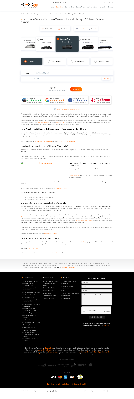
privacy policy (106, 325)
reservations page (61, 188)
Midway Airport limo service (66, 141)
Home (52, 7)
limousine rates (53, 352)
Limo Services (69, 7)
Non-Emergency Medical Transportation (31, 301)
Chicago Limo (66, 281)
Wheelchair (27, 40)
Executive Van (47, 293)
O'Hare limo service (82, 352)
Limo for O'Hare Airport (30, 281)
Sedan (42, 40)
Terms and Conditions (101, 391)
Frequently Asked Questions (67, 287)
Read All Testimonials (68, 267)
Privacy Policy (89, 391)
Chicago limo (49, 348)
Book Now (59, 7)
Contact (110, 7)
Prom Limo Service (29, 327)
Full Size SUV (86, 40)
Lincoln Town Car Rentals (50, 281)
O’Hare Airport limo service (43, 141)
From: (28, 73)
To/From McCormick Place (31, 322)
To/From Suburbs (28, 320)
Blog (63, 290)
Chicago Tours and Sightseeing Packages (29, 309)
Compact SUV (65, 39)
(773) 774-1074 (33, 248)
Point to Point (80, 61)
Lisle (64, 253)
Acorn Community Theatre (84, 221)
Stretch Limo (102, 40)
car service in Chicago (45, 350)
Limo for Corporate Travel (31, 313)
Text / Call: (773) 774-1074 (58, 3)
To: (27, 79)
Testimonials (66, 283)
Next (75, 89)
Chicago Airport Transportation (28, 284)
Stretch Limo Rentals (49, 288)
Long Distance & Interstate (31, 292)
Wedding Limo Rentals (30, 325)
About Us (102, 7)
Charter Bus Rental (49, 298)
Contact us (42, 354)
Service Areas (80, 7)
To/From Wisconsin (29, 295)
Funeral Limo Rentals (29, 330)
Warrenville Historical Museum (30, 217)
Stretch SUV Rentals (49, 290)
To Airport (31, 61)
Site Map (110, 391)
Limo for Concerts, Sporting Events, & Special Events (31, 334)
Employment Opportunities (70, 293)
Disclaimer (80, 391)
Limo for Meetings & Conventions (29, 289)
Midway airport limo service (101, 352)
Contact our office (74, 175)
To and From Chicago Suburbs (35, 14)
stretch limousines (43, 122)
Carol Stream (56, 253)
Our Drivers (66, 295)
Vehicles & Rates (92, 7)
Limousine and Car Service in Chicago (31, 305)
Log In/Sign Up (108, 2)
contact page (83, 242)
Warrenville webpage (50, 233)
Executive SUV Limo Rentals (49, 284)
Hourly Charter (103, 61)
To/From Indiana (28, 297)
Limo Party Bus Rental (49, 295)
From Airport (56, 61)
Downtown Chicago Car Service (30, 339)
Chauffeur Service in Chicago (29, 316)
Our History (66, 298)
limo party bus (60, 122)
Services (23, 14)
